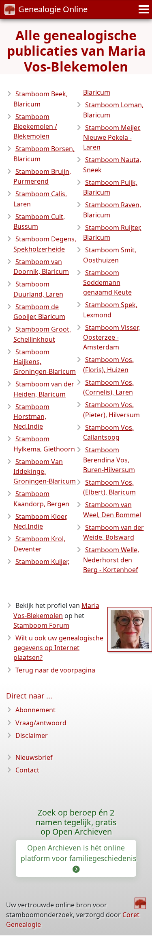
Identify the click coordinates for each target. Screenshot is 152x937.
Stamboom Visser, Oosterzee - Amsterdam (111, 337)
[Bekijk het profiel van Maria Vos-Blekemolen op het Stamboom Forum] (130, 628)
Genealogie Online (53, 9)
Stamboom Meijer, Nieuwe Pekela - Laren (112, 137)
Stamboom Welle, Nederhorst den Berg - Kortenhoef (111, 559)
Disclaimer (31, 735)
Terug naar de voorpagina (55, 670)
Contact (27, 770)
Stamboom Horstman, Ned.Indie (31, 416)
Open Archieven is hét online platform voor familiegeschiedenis (78, 853)
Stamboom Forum (41, 625)
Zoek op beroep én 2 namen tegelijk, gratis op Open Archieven (76, 822)
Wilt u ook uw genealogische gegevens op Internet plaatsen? (58, 647)
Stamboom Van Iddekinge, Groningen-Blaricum (44, 471)
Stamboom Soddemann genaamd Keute (107, 282)
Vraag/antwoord (40, 722)
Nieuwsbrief (34, 757)
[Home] (140, 903)
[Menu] (143, 9)
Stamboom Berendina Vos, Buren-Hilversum (109, 459)
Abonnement (35, 709)
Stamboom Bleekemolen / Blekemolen (35, 126)
